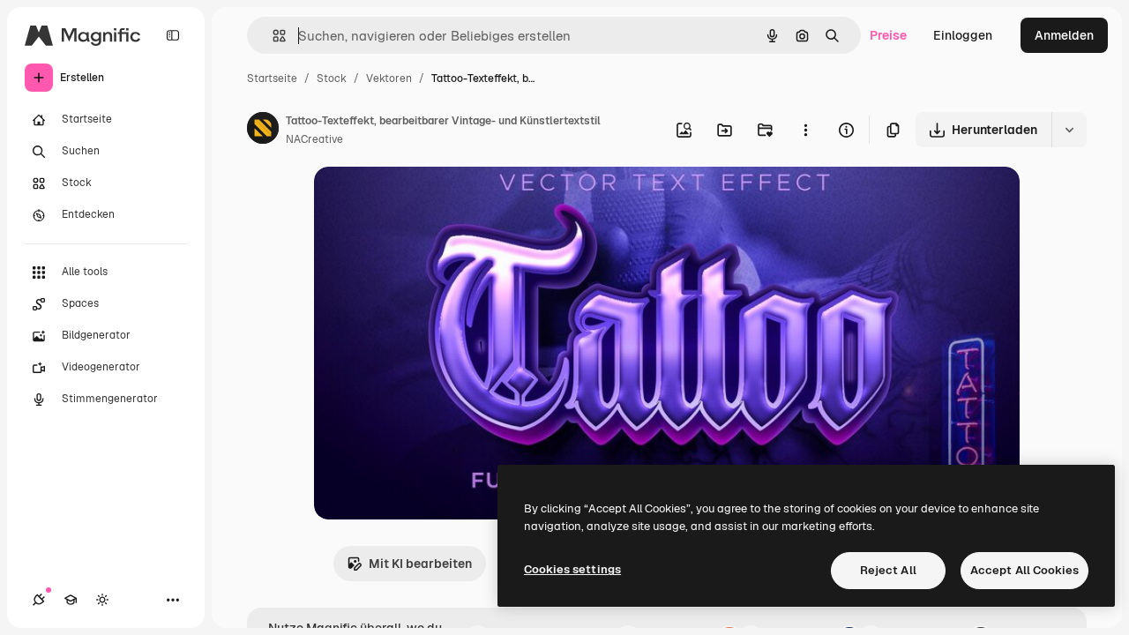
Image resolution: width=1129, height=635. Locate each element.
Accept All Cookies (1024, 570)
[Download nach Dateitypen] (1069, 129)
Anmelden (1064, 35)
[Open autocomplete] (272, 35)
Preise (888, 35)
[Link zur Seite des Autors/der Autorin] (263, 130)
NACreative (314, 139)
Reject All (888, 570)
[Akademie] (70, 600)
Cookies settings (572, 569)
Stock (332, 78)
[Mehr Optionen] (805, 129)
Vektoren (389, 78)
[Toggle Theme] (102, 600)
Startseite (272, 78)
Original (427, 200)
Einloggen (962, 35)
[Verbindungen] (39, 600)
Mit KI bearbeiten (420, 564)
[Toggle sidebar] (173, 35)
